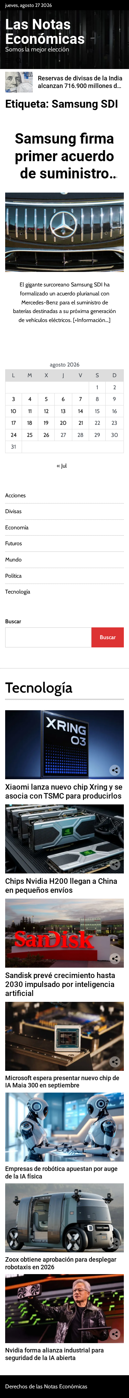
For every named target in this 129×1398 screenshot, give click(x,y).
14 (80, 411)
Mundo (13, 559)
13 (63, 411)
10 (13, 411)
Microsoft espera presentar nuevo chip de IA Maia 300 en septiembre (62, 1081)
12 (46, 411)
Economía (17, 527)
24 (14, 435)
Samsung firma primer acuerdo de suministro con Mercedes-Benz (64, 173)
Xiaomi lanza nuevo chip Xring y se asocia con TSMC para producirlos (63, 791)
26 (46, 435)
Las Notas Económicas (45, 31)
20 (63, 423)
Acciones (15, 495)
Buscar (13, 621)
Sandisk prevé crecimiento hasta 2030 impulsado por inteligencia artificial (60, 984)
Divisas (13, 511)
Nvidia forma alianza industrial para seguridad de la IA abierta (54, 1354)
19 (46, 423)
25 (30, 435)
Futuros (13, 543)
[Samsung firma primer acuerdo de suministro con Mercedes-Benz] (64, 232)
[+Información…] (91, 320)
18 (29, 423)
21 (80, 423)
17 (13, 423)
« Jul (62, 465)
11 (30, 411)
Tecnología (17, 591)
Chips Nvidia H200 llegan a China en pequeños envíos (61, 885)
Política (13, 576)
